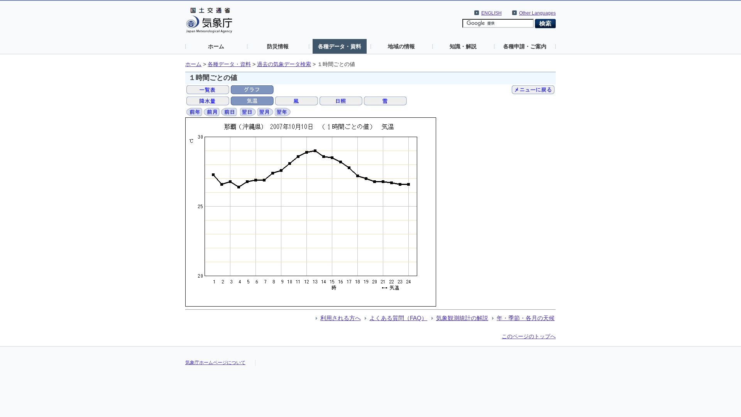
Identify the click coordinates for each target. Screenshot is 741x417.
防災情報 (278, 46)
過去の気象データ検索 (284, 64)
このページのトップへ (529, 336)
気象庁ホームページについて (215, 362)
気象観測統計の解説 (462, 318)
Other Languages (537, 13)
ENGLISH (491, 13)
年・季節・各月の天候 (526, 318)
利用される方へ (340, 318)
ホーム (216, 46)
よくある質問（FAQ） (398, 318)
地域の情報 (401, 46)
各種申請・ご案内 (524, 46)
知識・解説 (463, 46)
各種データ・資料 (339, 46)
